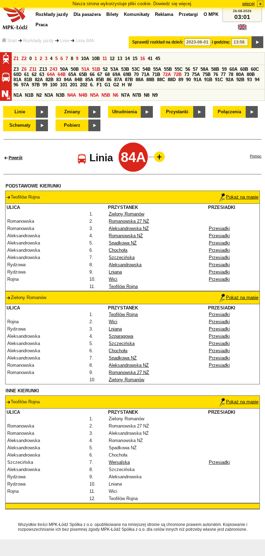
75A (196, 74)
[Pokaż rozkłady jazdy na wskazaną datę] (257, 42)
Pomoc (256, 156)
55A (157, 69)
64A (51, 74)
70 (136, 74)
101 (63, 84)
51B (96, 69)
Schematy (19, 125)
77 (223, 74)
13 (119, 58)
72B (177, 74)
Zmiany (72, 111)
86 (109, 79)
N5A (94, 95)
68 (107, 74)
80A (240, 74)
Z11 (33, 69)
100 (53, 84)
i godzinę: (221, 42)
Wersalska (119, 462)
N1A (17, 95)
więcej (248, 3)
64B (62, 74)
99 (44, 84)
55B (168, 69)
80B (251, 74)
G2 (116, 84)
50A (64, 69)
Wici (113, 279)
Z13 (43, 69)
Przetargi (188, 14)
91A (198, 79)
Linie (64, 40)
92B (240, 79)
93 (249, 79)
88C (161, 79)
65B (83, 74)
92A (230, 79)
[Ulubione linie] (157, 157)
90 (188, 79)
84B (78, 79)
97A (25, 84)
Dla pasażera (87, 14)
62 (34, 74)
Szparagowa (121, 336)
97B (36, 84)
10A (85, 58)
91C (219, 79)
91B (208, 79)
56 (187, 69)
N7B (136, 95)
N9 (155, 95)
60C (255, 69)
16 (142, 58)
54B (146, 69)
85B (100, 79)
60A (233, 69)
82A (39, 79)
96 (15, 84)
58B (215, 69)
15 (134, 58)
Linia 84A (85, 40)
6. (92, 84)
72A (167, 74)
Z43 (53, 69)
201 (73, 84)
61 (26, 74)
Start (12, 40)
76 (215, 74)
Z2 (24, 58)
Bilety (112, 14)
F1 (99, 84)
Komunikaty (136, 14)
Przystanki (177, 111)
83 (58, 79)
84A (68, 79)
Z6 (24, 69)
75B (206, 74)
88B (150, 79)
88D (172, 79)
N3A (49, 95)
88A (140, 79)
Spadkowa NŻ (123, 243)
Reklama (164, 14)
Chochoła (118, 250)
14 (127, 58)
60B (244, 69)
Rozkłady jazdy (38, 40)
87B (129, 79)
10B (96, 58)
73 (186, 74)
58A (204, 69)
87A (118, 79)
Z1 (16, 58)
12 (112, 58)
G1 (107, 84)
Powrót (15, 157)
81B (28, 79)
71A (145, 74)
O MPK (211, 14)
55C (179, 69)
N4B (83, 95)
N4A (71, 95)
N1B (29, 95)
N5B (105, 95)
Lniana (115, 272)
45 (157, 58)
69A (116, 74)
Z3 (16, 69)
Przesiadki (219, 228)
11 (104, 58)
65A (72, 74)
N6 (115, 95)
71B (156, 74)
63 (41, 74)
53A (114, 69)
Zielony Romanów (126, 214)
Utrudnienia (124, 111)
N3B (60, 95)
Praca (42, 24)
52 (105, 69)
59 (224, 69)
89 (180, 79)
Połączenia (229, 111)
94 (257, 79)
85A (89, 79)
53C (136, 69)
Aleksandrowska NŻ (129, 228)
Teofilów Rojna (123, 286)
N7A (125, 95)
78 (230, 74)
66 (92, 74)
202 (83, 84)
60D (17, 74)
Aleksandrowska (125, 264)
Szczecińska (122, 257)
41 (150, 58)
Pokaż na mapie (242, 197)
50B (75, 69)
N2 (39, 95)
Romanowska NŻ (126, 235)
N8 (146, 95)
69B (127, 74)
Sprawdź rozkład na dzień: (157, 42)
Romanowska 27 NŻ (129, 221)
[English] (242, 29)
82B (49, 79)
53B (125, 69)
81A (17, 79)
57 (195, 69)
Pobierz (72, 125)
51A (85, 69)
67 (99, 74)
